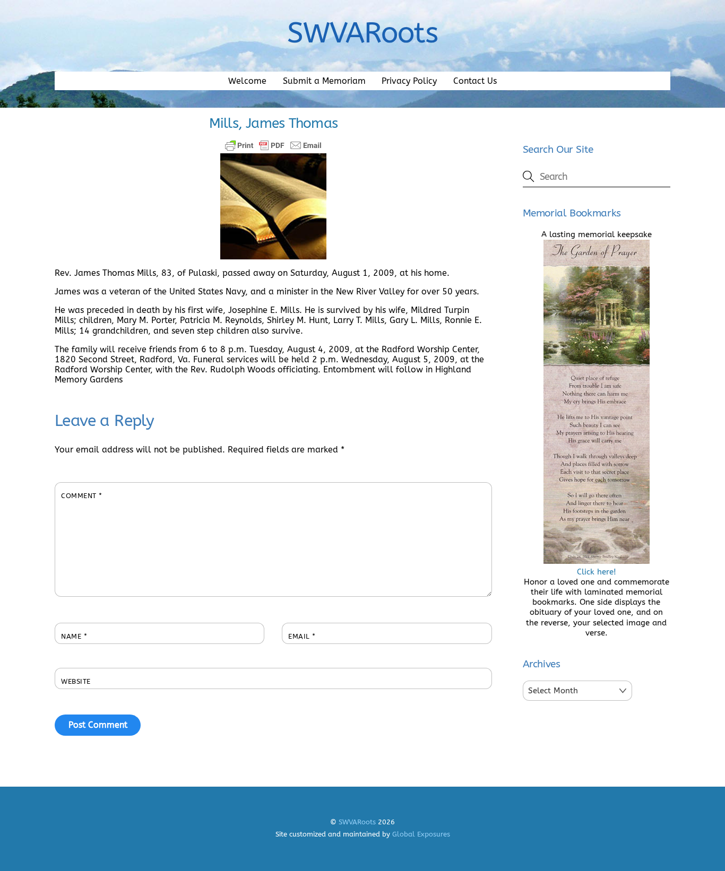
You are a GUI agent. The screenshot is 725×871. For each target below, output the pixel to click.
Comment (81, 496)
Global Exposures (421, 834)
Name (74, 636)
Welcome (247, 81)
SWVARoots (357, 822)
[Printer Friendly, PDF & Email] (273, 145)
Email (302, 636)
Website (76, 681)
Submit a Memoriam (324, 81)
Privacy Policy (409, 81)
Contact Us (475, 81)
